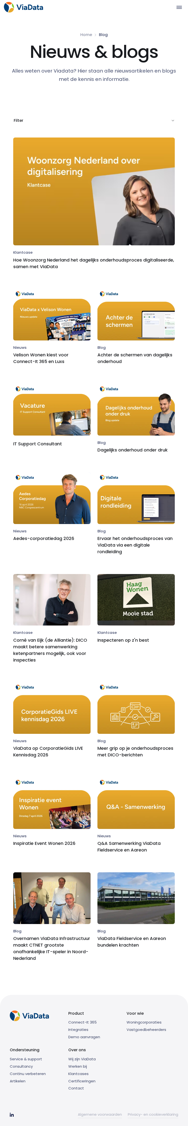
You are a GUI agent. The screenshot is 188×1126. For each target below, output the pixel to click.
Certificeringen (81, 1081)
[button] (179, 7)
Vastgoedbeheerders (146, 1029)
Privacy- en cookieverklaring (153, 1114)
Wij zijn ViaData (82, 1059)
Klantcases (78, 1073)
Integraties (78, 1029)
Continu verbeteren (28, 1073)
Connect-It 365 (82, 1022)
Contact (76, 1088)
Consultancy (21, 1066)
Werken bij (77, 1066)
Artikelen (17, 1081)
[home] (23, 7)
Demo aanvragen (84, 1036)
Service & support (26, 1059)
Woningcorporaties (144, 1022)
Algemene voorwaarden (100, 1114)
